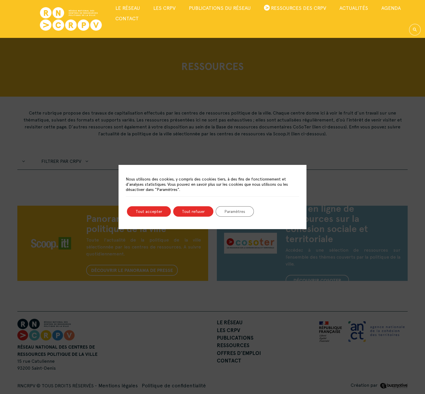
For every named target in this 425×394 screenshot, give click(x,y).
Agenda (391, 8)
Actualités (353, 8)
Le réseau (127, 8)
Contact (127, 18)
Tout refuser (193, 211)
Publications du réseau (220, 8)
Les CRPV (164, 8)
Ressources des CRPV (298, 8)
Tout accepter (149, 211)
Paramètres (234, 211)
